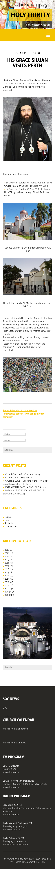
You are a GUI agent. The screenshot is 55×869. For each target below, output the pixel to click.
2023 (7, 553)
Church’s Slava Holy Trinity (18, 477)
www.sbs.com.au (11, 772)
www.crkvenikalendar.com (16, 729)
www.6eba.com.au (12, 829)
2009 (7, 591)
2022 (7, 556)
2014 (7, 575)
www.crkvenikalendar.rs (14, 742)
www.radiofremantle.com (15, 844)
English (7, 434)
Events (8, 517)
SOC (5, 708)
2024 (7, 550)
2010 (7, 588)
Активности (10, 526)
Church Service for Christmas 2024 (22, 474)
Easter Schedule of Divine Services (20, 410)
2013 (7, 579)
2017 (7, 566)
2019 (7, 559)
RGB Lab (40, 862)
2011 (7, 585)
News (7, 520)
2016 (7, 569)
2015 (7, 572)
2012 (7, 582)
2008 (7, 595)
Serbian (7, 440)
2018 (7, 563)
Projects (9, 523)
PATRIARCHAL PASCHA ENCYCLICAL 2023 (26, 487)
